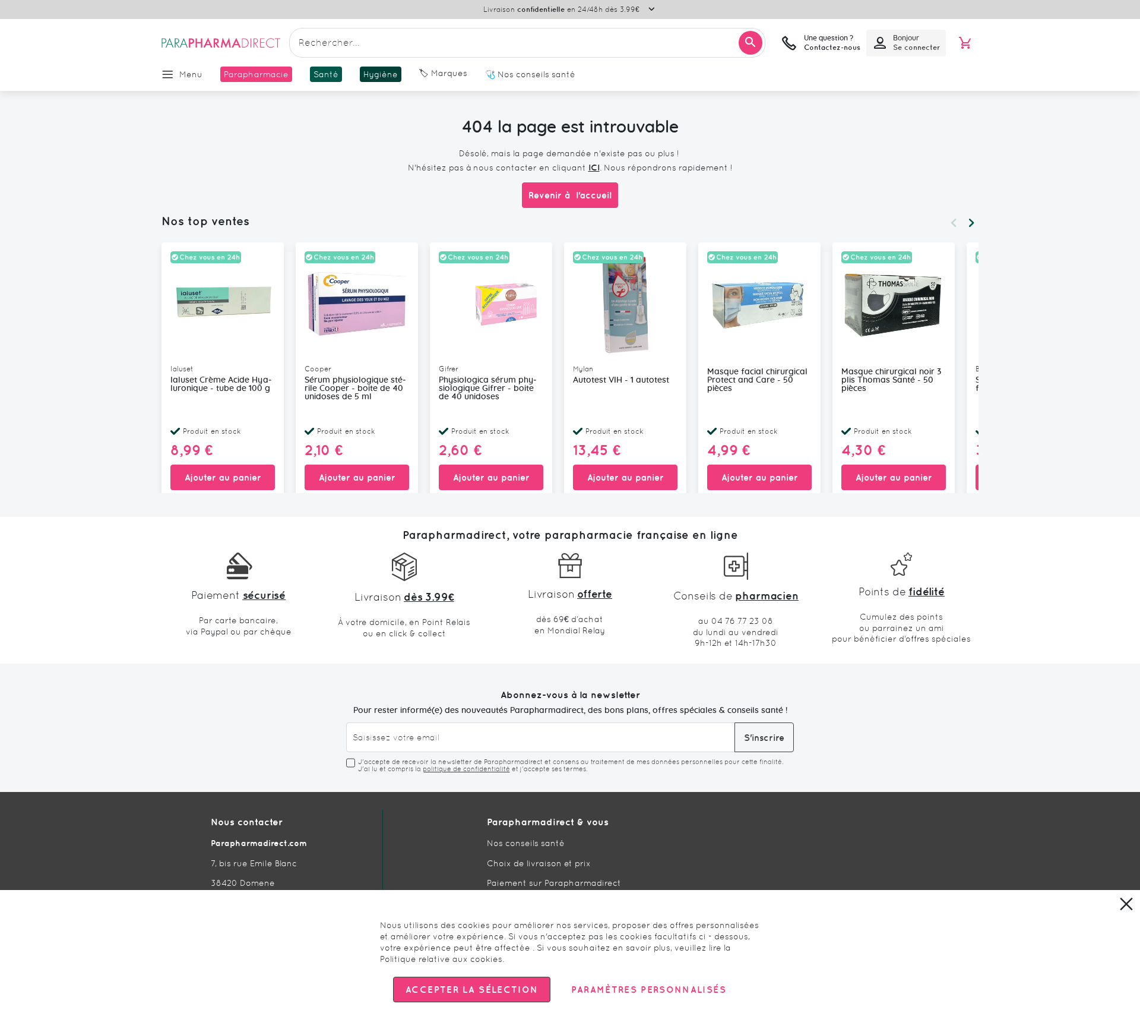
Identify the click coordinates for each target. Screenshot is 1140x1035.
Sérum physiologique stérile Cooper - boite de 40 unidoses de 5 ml (355, 388)
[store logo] (221, 43)
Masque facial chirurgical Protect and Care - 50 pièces (757, 380)
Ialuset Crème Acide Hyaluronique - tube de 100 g (221, 384)
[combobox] (527, 43)
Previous (953, 223)
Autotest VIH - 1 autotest (621, 380)
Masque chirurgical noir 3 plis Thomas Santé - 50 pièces (891, 380)
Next (971, 223)
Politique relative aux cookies (441, 959)
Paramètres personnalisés (648, 989)
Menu (190, 74)
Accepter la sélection (472, 989)
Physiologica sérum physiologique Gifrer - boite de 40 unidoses (488, 388)
